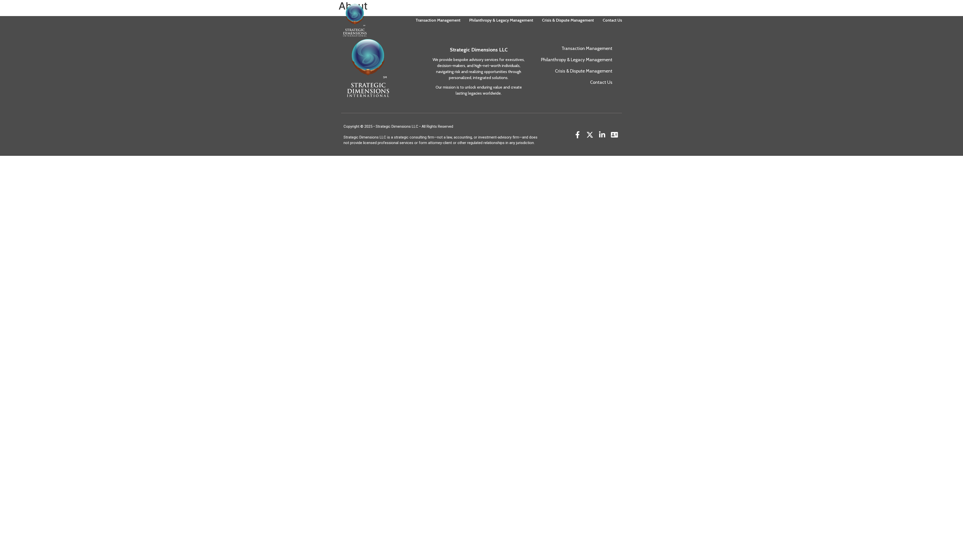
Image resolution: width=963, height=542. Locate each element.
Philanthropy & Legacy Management (501, 20)
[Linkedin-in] (602, 135)
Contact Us (612, 20)
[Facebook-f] (577, 135)
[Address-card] (614, 135)
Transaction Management (438, 20)
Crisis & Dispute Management (568, 20)
